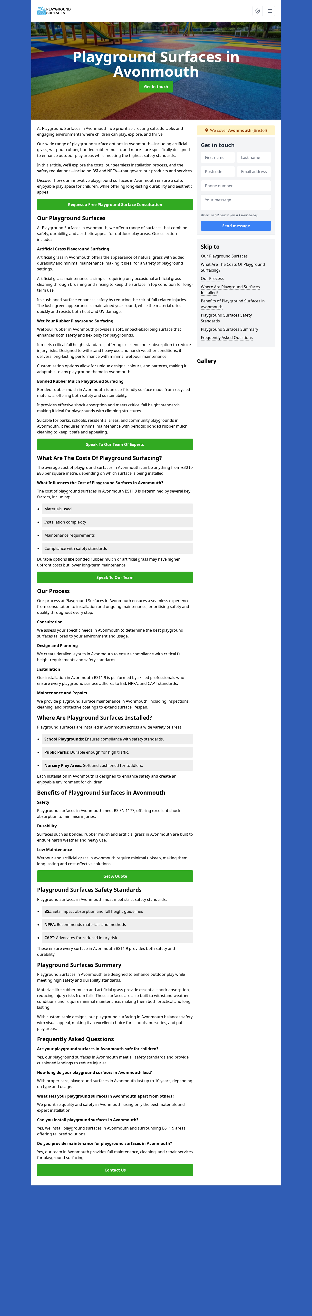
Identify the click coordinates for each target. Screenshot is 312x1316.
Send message (236, 225)
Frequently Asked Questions (227, 337)
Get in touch (156, 86)
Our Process (212, 278)
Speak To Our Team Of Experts (115, 444)
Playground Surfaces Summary (229, 329)
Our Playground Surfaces (224, 256)
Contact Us (115, 1170)
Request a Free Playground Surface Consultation (115, 204)
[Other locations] (258, 11)
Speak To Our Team (115, 577)
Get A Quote (115, 876)
